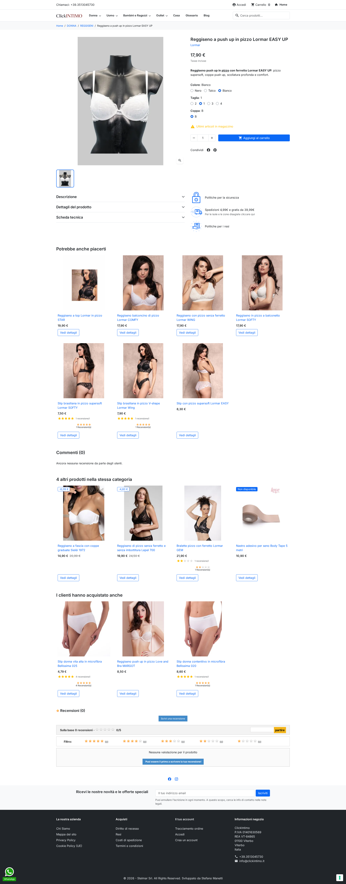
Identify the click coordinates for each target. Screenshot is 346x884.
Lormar (195, 45)
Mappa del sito (66, 834)
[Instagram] (176, 779)
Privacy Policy (66, 840)
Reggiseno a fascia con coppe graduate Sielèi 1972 (78, 548)
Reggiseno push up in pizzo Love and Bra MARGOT (142, 664)
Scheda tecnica (69, 217)
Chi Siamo (63, 828)
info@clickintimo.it (251, 861)
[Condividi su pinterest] (215, 150)
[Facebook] (170, 779)
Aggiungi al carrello (254, 138)
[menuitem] (281, 5)
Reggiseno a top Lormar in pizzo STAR (80, 318)
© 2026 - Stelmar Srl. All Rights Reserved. (152, 878)
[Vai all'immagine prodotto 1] (65, 178)
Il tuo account (184, 819)
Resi (118, 834)
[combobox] (261, 15)
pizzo (225, 70)
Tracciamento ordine (189, 828)
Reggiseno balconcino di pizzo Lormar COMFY (138, 318)
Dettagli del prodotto (73, 207)
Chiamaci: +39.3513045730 (75, 4)
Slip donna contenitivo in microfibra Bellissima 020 (201, 664)
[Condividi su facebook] (208, 150)
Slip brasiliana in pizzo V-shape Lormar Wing (138, 405)
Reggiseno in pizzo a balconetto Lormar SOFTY (258, 318)
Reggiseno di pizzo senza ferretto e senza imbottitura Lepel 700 (141, 548)
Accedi (180, 834)
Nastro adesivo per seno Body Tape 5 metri (262, 548)
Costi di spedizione (129, 840)
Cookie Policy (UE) (69, 846)
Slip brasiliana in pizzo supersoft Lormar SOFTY (80, 405)
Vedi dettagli (68, 332)
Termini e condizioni (129, 846)
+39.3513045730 (251, 856)
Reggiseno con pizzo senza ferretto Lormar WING (201, 318)
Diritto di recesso (127, 828)
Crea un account (186, 840)
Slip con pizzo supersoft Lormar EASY (203, 403)
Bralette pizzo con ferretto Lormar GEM (200, 548)
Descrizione (66, 197)
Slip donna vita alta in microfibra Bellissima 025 (80, 664)
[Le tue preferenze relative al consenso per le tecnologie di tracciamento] (339, 877)
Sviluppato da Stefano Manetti (202, 878)
